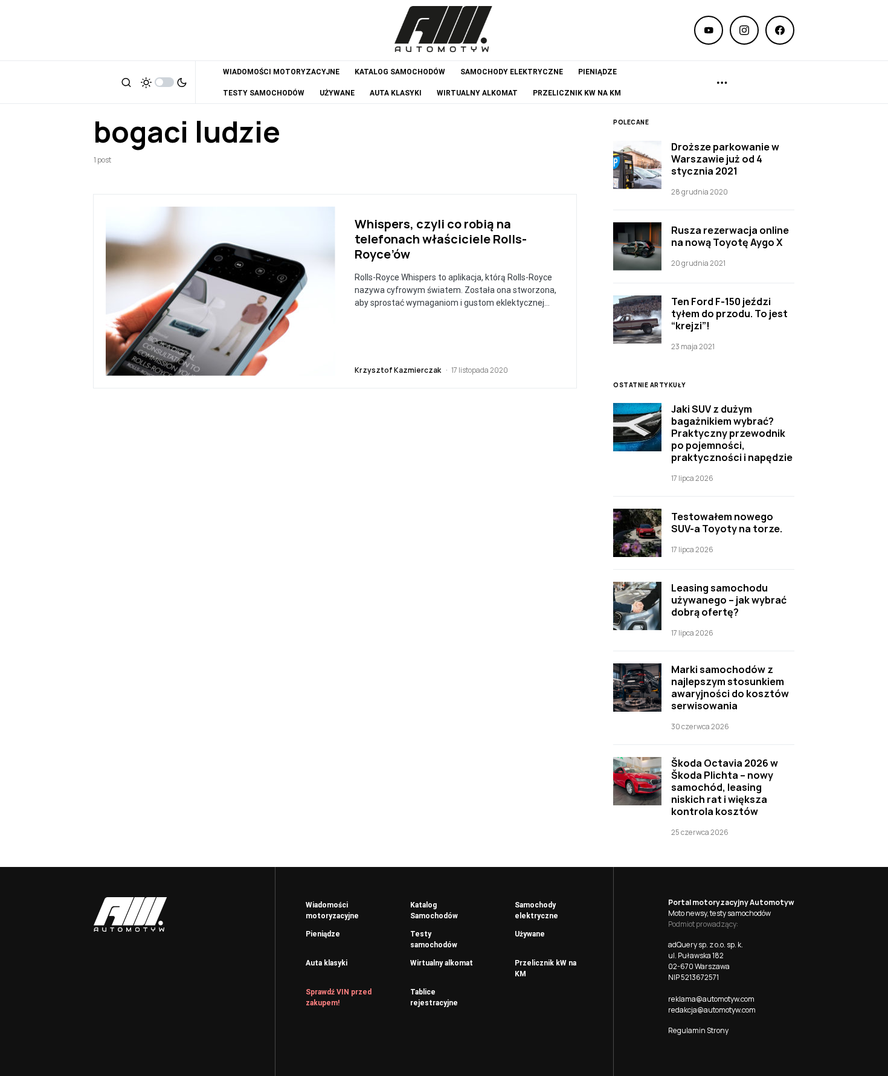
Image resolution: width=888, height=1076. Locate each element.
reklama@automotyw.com (711, 999)
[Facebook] (779, 30)
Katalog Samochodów (434, 910)
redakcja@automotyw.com (712, 1010)
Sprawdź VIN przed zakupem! (339, 997)
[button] (126, 82)
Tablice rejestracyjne (434, 997)
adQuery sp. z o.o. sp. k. (705, 944)
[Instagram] (744, 30)
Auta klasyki (326, 963)
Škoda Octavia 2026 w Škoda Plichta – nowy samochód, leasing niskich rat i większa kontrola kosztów (724, 787)
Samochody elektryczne (536, 910)
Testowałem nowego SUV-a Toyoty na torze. (726, 522)
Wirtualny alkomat (441, 963)
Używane (530, 934)
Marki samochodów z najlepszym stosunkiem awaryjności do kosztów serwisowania (730, 687)
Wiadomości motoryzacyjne (332, 910)
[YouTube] (708, 30)
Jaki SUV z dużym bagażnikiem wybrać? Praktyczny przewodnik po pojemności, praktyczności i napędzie (732, 433)
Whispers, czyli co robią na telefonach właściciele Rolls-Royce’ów (441, 239)
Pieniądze (323, 934)
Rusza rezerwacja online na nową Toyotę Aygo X (730, 236)
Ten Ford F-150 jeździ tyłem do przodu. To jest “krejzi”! (729, 313)
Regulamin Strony (698, 1030)
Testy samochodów (433, 939)
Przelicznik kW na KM (545, 968)
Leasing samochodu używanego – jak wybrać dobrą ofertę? (729, 600)
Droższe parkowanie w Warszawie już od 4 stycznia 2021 (725, 159)
